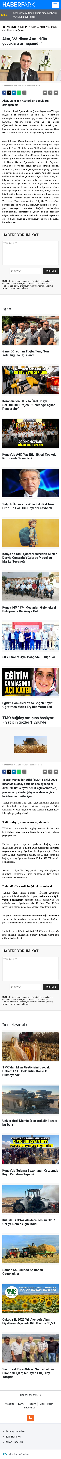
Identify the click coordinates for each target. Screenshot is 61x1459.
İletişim (32, 1404)
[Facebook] (4, 93)
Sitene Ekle (29, 1407)
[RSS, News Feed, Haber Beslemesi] (30, 1418)
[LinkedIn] (14, 93)
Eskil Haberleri (13, 1436)
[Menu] (55, 5)
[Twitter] (9, 93)
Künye (21, 1404)
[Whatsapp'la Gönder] (19, 93)
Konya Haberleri (14, 1442)
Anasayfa (11, 27)
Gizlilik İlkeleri (46, 1404)
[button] (45, 93)
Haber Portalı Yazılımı (18, 1454)
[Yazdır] (24, 93)
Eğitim (23, 27)
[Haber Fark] (18, 4)
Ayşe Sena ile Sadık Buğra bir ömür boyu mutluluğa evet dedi (35, 15)
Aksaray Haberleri (15, 1431)
